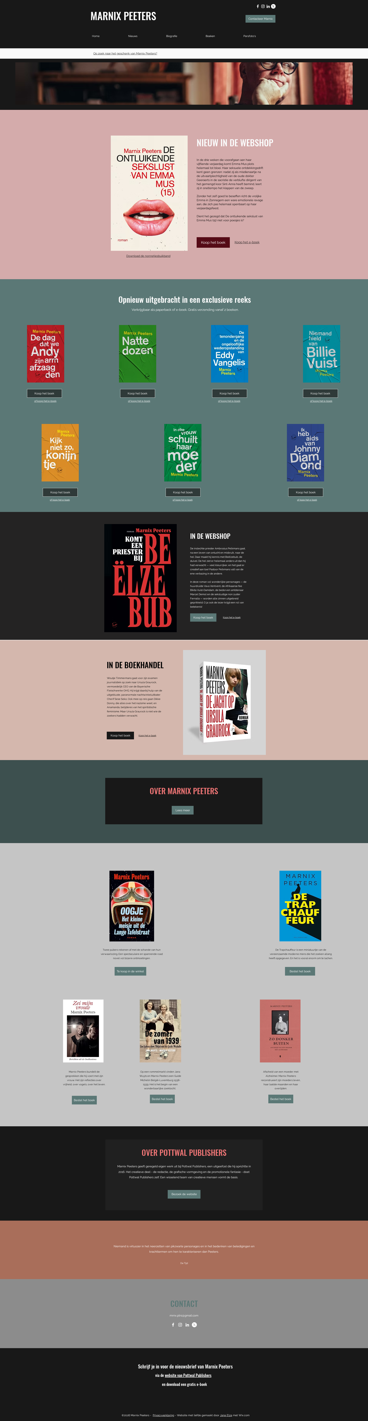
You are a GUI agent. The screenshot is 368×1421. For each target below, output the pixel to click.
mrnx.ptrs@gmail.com (184, 1315)
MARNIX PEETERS (123, 15)
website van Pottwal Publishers (188, 1375)
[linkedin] (268, 6)
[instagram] (263, 6)
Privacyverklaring (163, 1415)
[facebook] (257, 6)
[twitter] (273, 6)
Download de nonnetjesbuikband (148, 256)
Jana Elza (226, 1415)
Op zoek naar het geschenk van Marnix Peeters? (125, 53)
